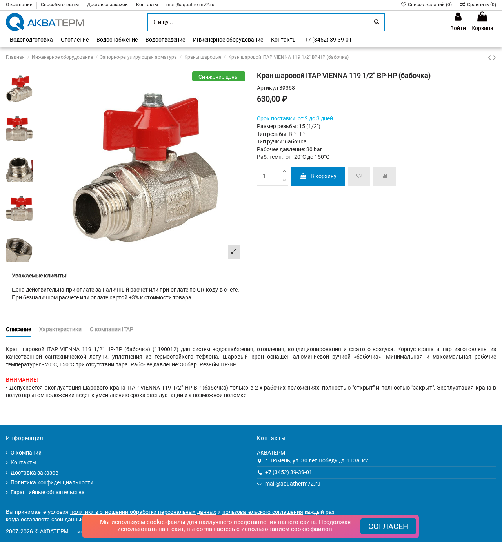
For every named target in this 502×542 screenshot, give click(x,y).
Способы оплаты (60, 4)
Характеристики (60, 329)
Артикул (267, 88)
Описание (18, 329)
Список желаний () (430, 4)
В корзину (323, 176)
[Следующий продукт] (494, 57)
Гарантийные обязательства (48, 492)
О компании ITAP (111, 329)
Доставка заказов (108, 4)
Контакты (147, 4)
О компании (20, 4)
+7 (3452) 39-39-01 (288, 472)
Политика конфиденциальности (52, 482)
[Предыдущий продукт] (490, 57)
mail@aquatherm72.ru (190, 4)
